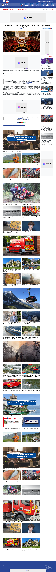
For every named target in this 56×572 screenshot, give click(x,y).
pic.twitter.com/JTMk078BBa (22, 118)
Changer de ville (51, 9)
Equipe (4, 563)
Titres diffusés (5, 564)
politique (14, 125)
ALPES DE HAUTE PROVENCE (26, 9)
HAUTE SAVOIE (6, 9)
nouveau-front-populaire (18, 125)
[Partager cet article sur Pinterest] (22, 122)
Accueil (3, 7)
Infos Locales (14, 563)
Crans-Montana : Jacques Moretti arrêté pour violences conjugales (46, 141)
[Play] (1, 4)
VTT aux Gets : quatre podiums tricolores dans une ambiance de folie (46, 124)
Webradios (21, 7)
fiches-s (22, 125)
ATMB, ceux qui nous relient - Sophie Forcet (46, 94)
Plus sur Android (39, 563)
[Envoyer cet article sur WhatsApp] (24, 122)
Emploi (53, 7)
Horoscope (47, 7)
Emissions (21, 563)
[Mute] (13, 4)
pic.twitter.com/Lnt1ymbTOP (27, 82)
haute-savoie (5, 125)
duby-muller (8, 125)
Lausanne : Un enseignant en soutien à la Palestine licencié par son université (47, 79)
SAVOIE (10, 9)
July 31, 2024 (27, 119)
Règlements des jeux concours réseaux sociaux (48, 564)
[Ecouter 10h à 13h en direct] (47, 28)
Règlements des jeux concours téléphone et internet (48, 568)
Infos (15, 7)
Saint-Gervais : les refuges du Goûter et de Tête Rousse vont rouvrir (46, 107)
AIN (12, 9)
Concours (35, 7)
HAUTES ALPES (20, 9)
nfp (24, 125)
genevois (11, 125)
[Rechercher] (52, 1)
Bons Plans (9, 7)
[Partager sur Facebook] (18, 122)
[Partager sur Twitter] (20, 122)
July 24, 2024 (27, 83)
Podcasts (28, 7)
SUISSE (15, 9)
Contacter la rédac (14, 564)
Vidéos (41, 7)
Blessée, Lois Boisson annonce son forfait (46, 66)
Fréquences (5, 565)
